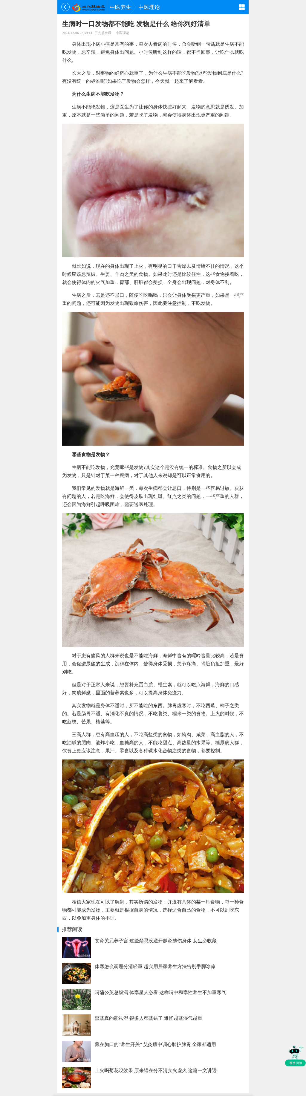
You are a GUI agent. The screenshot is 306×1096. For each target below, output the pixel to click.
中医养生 (120, 7)
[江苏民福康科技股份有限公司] (88, 7)
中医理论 (149, 7)
